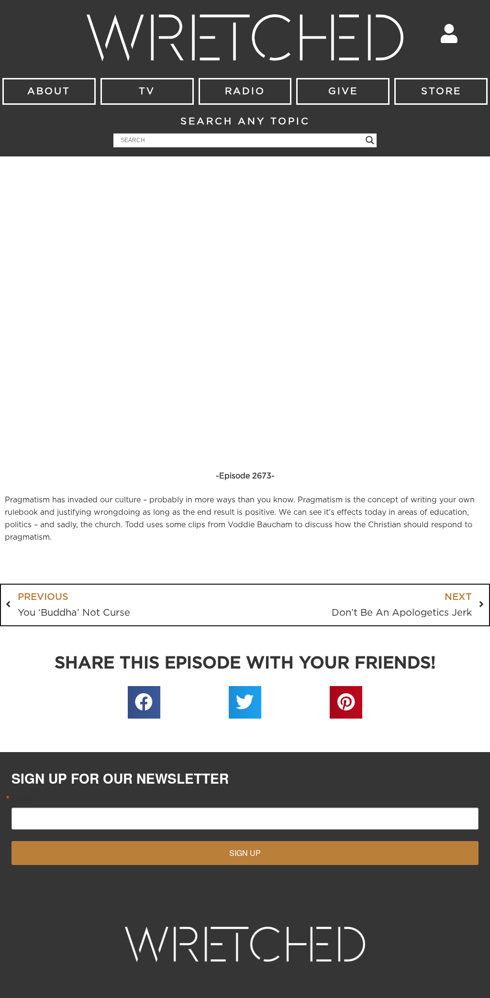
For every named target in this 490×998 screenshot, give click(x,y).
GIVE (343, 91)
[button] (144, 702)
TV (147, 91)
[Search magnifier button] (370, 140)
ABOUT (48, 91)
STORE (441, 91)
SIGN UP (245, 852)
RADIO (245, 91)
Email (21, 798)
